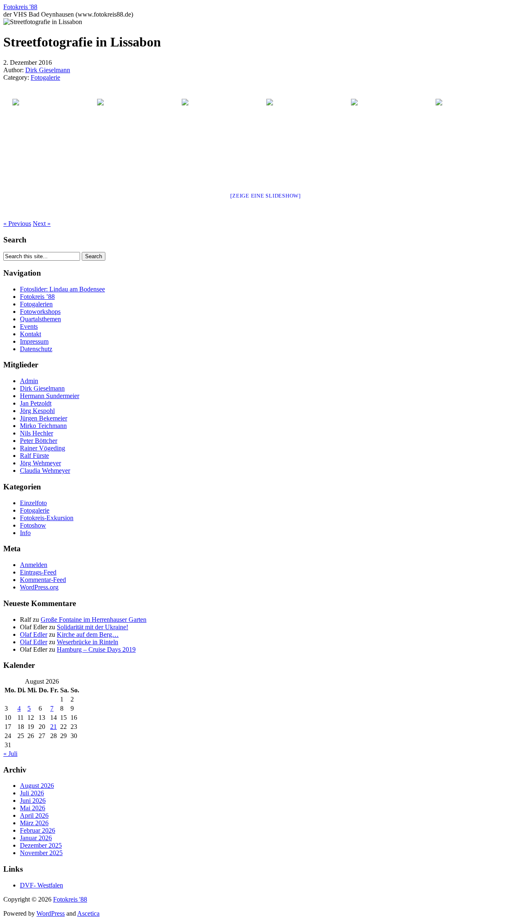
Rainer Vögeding (42, 448)
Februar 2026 (37, 830)
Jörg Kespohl (37, 410)
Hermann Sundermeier (49, 395)
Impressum (34, 341)
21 (53, 726)
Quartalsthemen (40, 319)
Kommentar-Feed (43, 579)
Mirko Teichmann (43, 425)
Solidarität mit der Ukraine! (92, 627)
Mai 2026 (32, 808)
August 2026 (37, 785)
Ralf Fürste (34, 455)
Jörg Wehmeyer (40, 463)
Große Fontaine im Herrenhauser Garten (93, 619)
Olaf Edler (33, 634)
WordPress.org (39, 587)
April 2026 (34, 815)
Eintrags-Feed (38, 572)
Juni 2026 (33, 800)
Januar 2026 (36, 837)
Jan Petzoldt (35, 403)
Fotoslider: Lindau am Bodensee (62, 289)
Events (29, 326)
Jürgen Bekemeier (43, 418)
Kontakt (30, 333)
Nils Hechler (36, 433)
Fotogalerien (36, 304)
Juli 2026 (32, 793)
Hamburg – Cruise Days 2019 (96, 649)
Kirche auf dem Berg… (88, 634)
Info (25, 532)
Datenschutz (36, 348)
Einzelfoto (33, 502)
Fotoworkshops (40, 311)
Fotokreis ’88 (37, 296)
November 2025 (41, 852)
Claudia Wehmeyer (45, 470)
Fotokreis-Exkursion (46, 517)
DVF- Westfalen (41, 885)
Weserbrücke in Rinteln (87, 641)
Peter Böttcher (38, 440)
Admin (29, 380)
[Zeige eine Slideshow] (265, 196)
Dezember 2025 (41, 845)
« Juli (10, 753)
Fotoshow (33, 525)
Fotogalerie (45, 77)
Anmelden (33, 564)
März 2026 (34, 822)
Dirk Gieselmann (47, 69)
